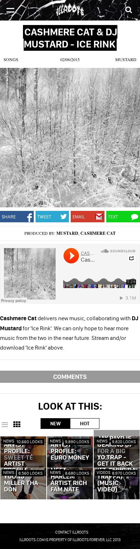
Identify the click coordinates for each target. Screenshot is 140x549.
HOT (84, 423)
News (8, 441)
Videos (104, 472)
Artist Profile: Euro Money (70, 451)
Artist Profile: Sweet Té (18, 451)
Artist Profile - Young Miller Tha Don (21, 476)
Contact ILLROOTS (71, 532)
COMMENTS (70, 376)
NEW (55, 423)
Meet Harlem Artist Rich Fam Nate (69, 480)
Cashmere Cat (98, 233)
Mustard (125, 59)
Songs (11, 59)
